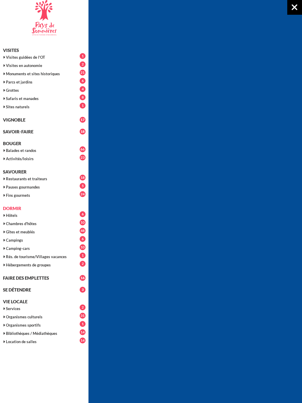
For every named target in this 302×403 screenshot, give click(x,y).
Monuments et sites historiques (45, 73)
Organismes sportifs (44, 324)
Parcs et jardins (44, 81)
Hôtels (44, 215)
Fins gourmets (45, 195)
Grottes (44, 90)
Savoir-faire (44, 131)
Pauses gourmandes (44, 186)
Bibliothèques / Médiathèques (45, 333)
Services (44, 308)
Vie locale (15, 301)
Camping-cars (45, 248)
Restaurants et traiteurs (45, 178)
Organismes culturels (45, 316)
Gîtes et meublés (45, 231)
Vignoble (44, 119)
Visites (11, 50)
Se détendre (43, 289)
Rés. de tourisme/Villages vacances (44, 256)
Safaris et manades (44, 98)
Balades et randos (45, 150)
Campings (44, 240)
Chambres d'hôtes (45, 223)
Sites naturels (44, 106)
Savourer (15, 171)
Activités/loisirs (45, 158)
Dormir (12, 208)
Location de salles (45, 341)
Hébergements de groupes (44, 264)
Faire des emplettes (44, 278)
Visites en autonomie (44, 65)
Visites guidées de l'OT (44, 57)
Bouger (12, 143)
